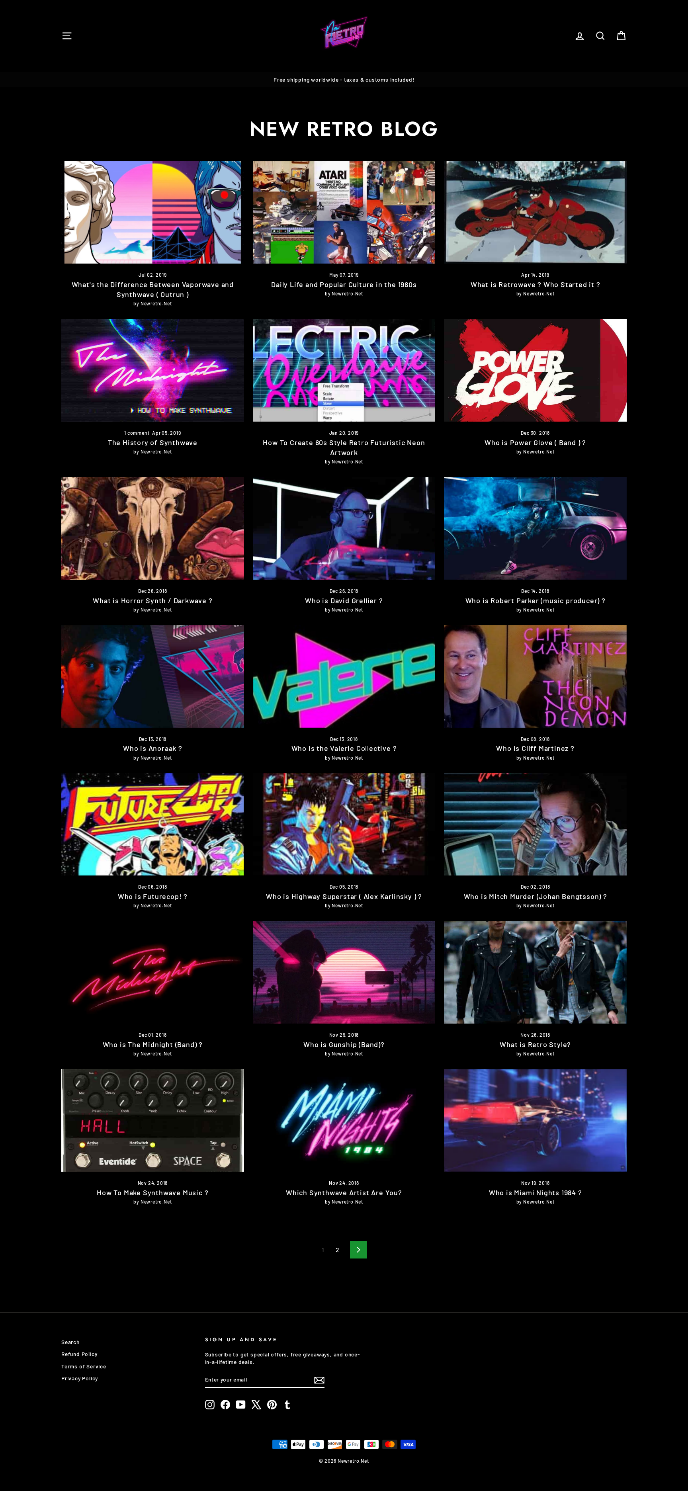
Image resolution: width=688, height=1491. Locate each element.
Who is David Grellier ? (344, 600)
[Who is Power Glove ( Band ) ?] (535, 370)
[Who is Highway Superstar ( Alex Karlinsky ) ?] (344, 824)
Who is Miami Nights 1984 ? (535, 1192)
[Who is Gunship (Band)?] (344, 972)
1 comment (137, 433)
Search (70, 1342)
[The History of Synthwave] (152, 370)
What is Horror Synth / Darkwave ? (152, 600)
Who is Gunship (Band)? (344, 1044)
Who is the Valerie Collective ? (344, 748)
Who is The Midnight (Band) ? (153, 1044)
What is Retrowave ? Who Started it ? (535, 284)
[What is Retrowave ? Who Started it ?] (535, 212)
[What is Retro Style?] (535, 972)
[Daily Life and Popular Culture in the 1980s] (344, 212)
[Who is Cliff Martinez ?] (535, 676)
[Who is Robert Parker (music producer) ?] (535, 528)
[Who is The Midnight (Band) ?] (152, 972)
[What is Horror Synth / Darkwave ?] (152, 528)
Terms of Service (83, 1366)
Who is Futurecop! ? (153, 896)
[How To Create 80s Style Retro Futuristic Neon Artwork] (344, 370)
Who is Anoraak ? (152, 748)
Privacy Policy (79, 1378)
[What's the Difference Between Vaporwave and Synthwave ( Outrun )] (152, 212)
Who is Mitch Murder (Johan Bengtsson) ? (535, 896)
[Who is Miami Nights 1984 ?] (535, 1120)
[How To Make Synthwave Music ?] (152, 1120)
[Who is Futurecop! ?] (152, 824)
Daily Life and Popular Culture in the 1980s (343, 284)
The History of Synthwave (152, 442)
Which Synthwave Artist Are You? (344, 1192)
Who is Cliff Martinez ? (535, 748)
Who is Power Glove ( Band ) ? (535, 442)
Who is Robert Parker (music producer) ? (535, 600)
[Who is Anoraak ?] (152, 676)
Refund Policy (79, 1353)
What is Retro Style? (535, 1044)
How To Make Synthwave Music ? (152, 1192)
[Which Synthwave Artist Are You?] (344, 1120)
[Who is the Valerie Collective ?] (344, 676)
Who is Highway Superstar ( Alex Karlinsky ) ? (344, 896)
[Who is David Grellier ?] (344, 528)
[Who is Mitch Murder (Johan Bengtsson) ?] (535, 824)
